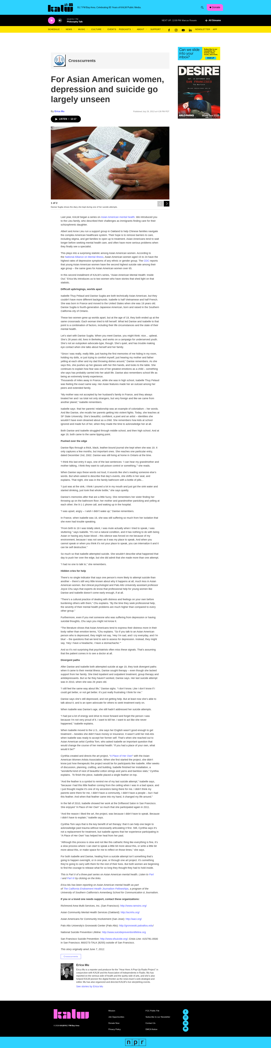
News (69, 29)
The (66, 888)
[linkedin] (190, 29)
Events (112, 29)
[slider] (64, 20)
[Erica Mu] (67, 971)
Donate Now (113, 1023)
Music (81, 29)
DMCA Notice (151, 1029)
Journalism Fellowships (115, 888)
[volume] (60, 20)
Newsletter (202, 29)
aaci (134, 919)
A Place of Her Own (121, 755)
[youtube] (183, 29)
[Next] (166, 204)
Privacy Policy (114, 1029)
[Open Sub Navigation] (62, 29)
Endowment (86, 888)
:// (131, 919)
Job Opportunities (116, 1017)
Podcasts (125, 29)
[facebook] (169, 29)
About (140, 29)
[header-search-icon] (202, 7)
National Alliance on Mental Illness (84, 257)
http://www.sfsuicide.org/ (114, 938)
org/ (139, 919)
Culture (96, 29)
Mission (111, 1011)
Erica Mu (59, 111)
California (74, 888)
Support (155, 29)
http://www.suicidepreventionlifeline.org (124, 932)
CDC (146, 260)
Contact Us (150, 1023)
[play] (51, 20)
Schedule (54, 29)
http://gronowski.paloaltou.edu (136, 925)
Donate (216, 7)
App (215, 29)
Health (97, 888)
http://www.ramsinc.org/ (133, 905)
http (128, 919)
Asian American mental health (118, 217)
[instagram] (176, 29)
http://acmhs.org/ (130, 912)
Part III (71, 878)
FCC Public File (152, 1011)
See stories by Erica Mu (89, 986)
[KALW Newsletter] (199, 53)
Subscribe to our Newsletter (158, 1017)
